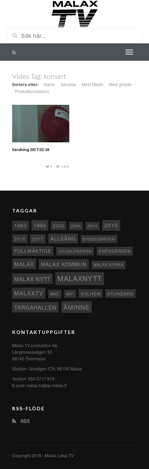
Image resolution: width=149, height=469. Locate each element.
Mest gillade (120, 84)
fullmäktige (32, 250)
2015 (111, 225)
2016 (19, 239)
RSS (24, 421)
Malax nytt (32, 279)
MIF (70, 293)
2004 (76, 225)
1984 (40, 225)
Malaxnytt (80, 278)
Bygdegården (99, 239)
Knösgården (115, 251)
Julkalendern (75, 251)
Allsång (63, 238)
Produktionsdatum (32, 91)
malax (24, 264)
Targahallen (35, 307)
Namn (49, 84)
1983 (20, 225)
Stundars (120, 293)
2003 (58, 225)
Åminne (76, 307)
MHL (54, 293)
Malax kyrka (108, 264)
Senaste (68, 84)
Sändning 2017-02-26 (30, 149)
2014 (92, 225)
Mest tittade (92, 84)
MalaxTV (28, 293)
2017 (37, 238)
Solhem (90, 293)
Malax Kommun (64, 264)
